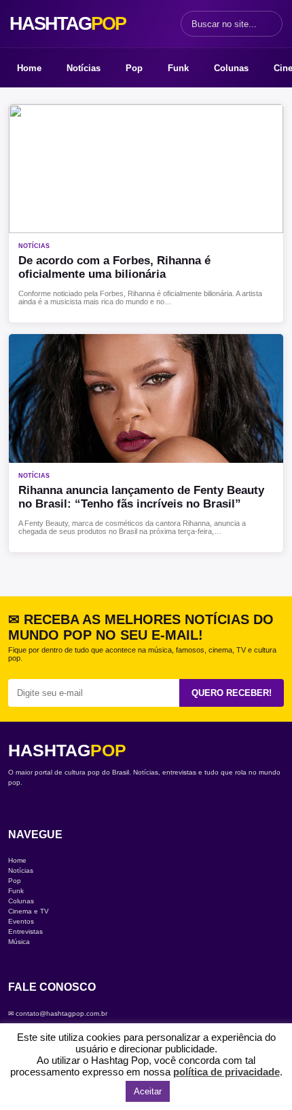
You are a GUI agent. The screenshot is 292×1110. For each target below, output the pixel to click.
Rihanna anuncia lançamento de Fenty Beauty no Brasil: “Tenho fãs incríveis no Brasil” (141, 497)
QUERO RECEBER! (231, 693)
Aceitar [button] (148, 1091)
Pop (134, 68)
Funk (178, 68)
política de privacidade (226, 1071)
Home (29, 68)
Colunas (231, 68)
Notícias (84, 68)
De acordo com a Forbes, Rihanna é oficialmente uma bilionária (114, 267)
